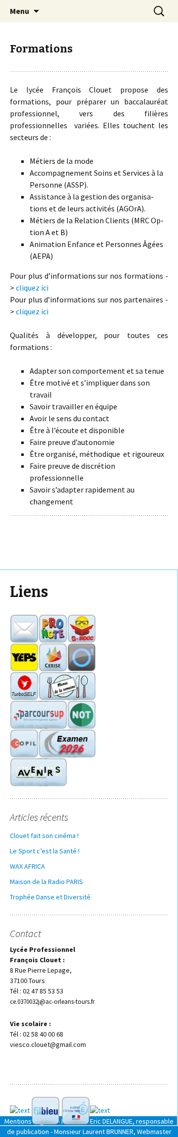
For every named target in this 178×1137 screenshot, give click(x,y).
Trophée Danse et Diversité (50, 896)
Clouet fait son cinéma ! (44, 835)
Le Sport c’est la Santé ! (45, 850)
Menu (19, 11)
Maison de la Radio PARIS (46, 881)
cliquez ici (32, 288)
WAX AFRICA (27, 866)
